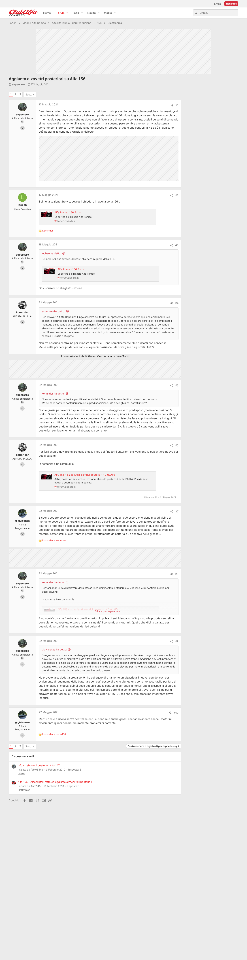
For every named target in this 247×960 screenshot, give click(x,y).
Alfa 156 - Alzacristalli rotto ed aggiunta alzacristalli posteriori (55, 782)
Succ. (28, 94)
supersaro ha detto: (53, 311)
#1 (177, 105)
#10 (176, 712)
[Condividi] (171, 105)
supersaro (18, 84)
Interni (21, 773)
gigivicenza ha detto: (54, 649)
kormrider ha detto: (53, 393)
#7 (176, 511)
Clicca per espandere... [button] (108, 611)
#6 (176, 445)
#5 (176, 385)
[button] (67, 13)
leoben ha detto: (51, 253)
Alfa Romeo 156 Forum (68, 212)
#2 (176, 195)
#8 (176, 574)
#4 (176, 303)
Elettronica (24, 789)
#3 (176, 245)
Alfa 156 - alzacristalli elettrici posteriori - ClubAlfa (84, 474)
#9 (176, 641)
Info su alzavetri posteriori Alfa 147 (39, 765)
